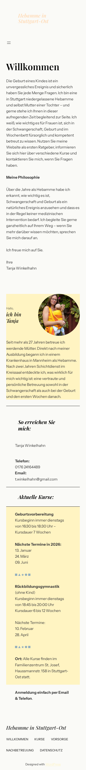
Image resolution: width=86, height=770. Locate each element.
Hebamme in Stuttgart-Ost (33, 18)
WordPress (53, 764)
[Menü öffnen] (8, 42)
